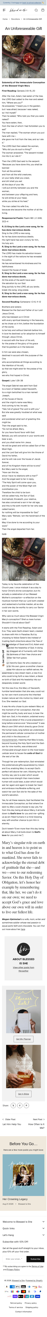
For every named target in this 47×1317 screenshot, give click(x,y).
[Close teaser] (7, 645)
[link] (13, 1105)
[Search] (36, 10)
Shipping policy (30, 1313)
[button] (3, 658)
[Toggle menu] (4, 10)
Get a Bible (23, 1094)
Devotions (15, 19)
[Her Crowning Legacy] (23, 1175)
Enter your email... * (14, 1259)
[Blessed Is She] (18, 10)
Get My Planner (23, 1039)
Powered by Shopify (33, 1286)
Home (5, 19)
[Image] (23, 1011)
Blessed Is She (17, 1286)
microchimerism (9, 739)
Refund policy (15, 1309)
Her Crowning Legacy (15, 1199)
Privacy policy (30, 1309)
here (23, 929)
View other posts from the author (23, 969)
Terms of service (15, 1313)
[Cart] (43, 10)
